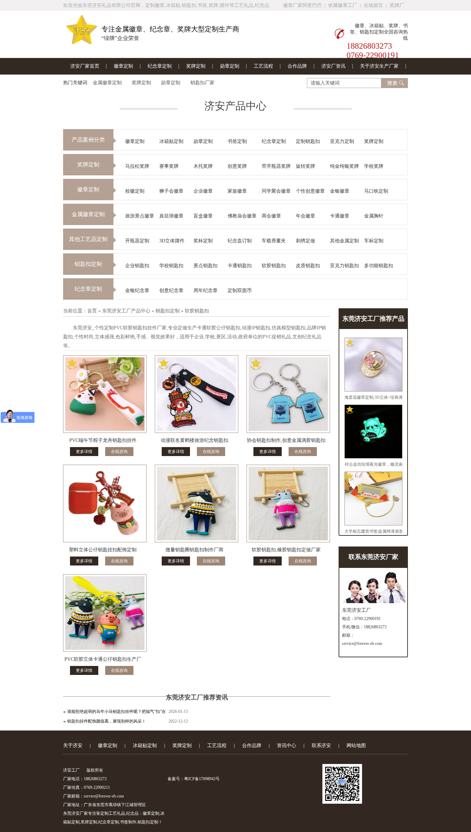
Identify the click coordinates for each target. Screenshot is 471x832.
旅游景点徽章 (139, 216)
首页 (92, 310)
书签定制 (237, 141)
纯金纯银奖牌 (344, 166)
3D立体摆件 (171, 240)
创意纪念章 (171, 290)
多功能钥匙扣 (378, 265)
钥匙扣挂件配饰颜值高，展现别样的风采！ (106, 721)
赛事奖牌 (169, 166)
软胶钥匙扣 (274, 265)
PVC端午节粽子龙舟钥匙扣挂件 (103, 440)
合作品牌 (297, 66)
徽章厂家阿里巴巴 (302, 5)
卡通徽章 (339, 216)
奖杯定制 (203, 240)
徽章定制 (123, 66)
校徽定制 (134, 191)
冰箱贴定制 (171, 141)
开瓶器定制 (137, 240)
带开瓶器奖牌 (276, 166)
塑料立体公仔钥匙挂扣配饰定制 (103, 549)
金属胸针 (373, 216)
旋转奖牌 (305, 166)
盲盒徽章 (203, 216)
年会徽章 (305, 216)
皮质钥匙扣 (308, 265)
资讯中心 (286, 745)
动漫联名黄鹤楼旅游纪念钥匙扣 (194, 440)
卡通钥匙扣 (240, 265)
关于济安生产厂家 (379, 66)
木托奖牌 (203, 166)
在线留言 (373, 5)
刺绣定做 (305, 240)
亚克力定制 (342, 141)
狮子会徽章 (171, 191)
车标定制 (373, 240)
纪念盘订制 (240, 240)
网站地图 (356, 745)
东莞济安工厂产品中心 (126, 310)
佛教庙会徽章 (242, 216)
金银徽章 (339, 191)
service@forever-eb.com (362, 643)
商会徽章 (271, 216)
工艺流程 (263, 66)
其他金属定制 (344, 240)
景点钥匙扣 (205, 265)
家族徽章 (237, 191)
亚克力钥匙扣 (344, 265)
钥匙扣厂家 (202, 82)
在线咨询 (119, 451)
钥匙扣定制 (88, 264)
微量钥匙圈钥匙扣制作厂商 (194, 549)
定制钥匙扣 (308, 141)
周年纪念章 (205, 290)
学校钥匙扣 (171, 265)
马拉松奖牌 (137, 166)
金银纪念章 (137, 290)
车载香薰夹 (274, 240)
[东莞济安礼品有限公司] (81, 42)
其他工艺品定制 (88, 239)
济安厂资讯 (333, 66)
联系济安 (321, 745)
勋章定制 (229, 66)
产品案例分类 (88, 140)
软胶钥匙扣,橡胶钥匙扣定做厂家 (286, 549)
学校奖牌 (373, 166)
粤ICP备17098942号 (202, 778)
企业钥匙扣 (137, 265)
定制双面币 (240, 290)
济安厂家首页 (84, 66)
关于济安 (72, 745)
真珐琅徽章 (171, 216)
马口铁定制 (376, 191)
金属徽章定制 (107, 82)
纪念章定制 (160, 66)
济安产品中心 (235, 106)
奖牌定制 (196, 66)
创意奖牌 (237, 166)
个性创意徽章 (310, 191)
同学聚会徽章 (276, 191)
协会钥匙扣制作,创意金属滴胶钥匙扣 (286, 440)
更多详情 (84, 451)
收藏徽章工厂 (342, 5)
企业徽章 (203, 191)
